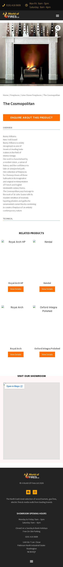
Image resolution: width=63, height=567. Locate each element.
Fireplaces (15, 95)
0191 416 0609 (31, 536)
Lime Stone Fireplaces (31, 95)
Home (5, 95)
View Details (15, 289)
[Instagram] (35, 492)
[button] (57, 15)
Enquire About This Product (31, 117)
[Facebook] (28, 492)
